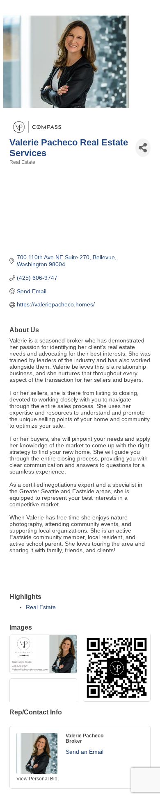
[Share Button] (143, 147)
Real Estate (41, 607)
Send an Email (84, 751)
